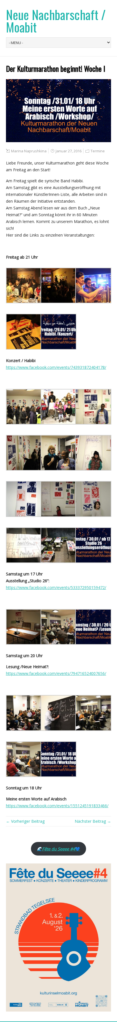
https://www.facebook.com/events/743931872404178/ (56, 367)
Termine (98, 150)
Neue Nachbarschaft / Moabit (56, 20)
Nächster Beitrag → (93, 821)
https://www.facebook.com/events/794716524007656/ (56, 673)
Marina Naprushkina (29, 150)
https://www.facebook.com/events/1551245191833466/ (57, 805)
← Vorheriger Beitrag (25, 821)
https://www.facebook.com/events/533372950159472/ (56, 587)
